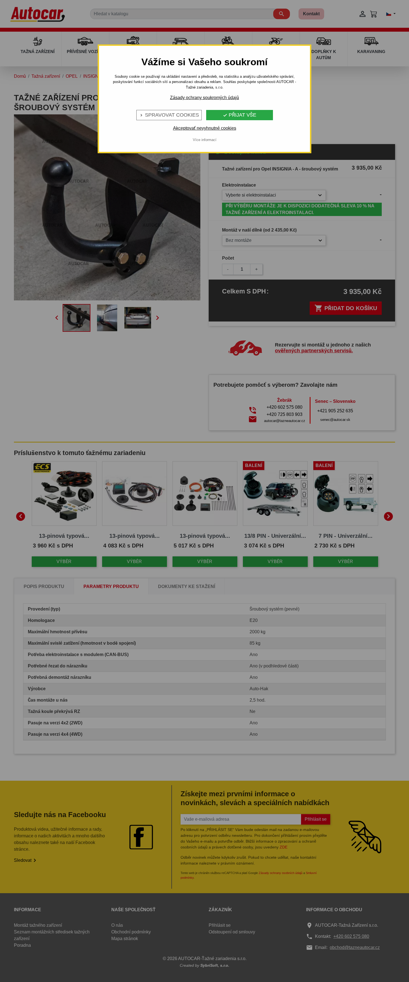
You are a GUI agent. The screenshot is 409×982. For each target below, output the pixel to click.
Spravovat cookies (169, 115)
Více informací (204, 140)
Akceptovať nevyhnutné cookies (204, 128)
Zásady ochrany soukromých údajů (204, 97)
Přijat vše (239, 115)
